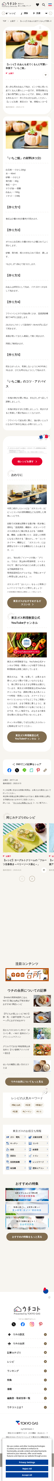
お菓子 (11, 73)
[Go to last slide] (3, 13)
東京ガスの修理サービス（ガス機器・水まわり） (27, 1433)
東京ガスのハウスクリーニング (18, 1437)
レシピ (13, 13)
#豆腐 (15, 1111)
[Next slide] (51, 13)
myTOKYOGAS (26, 1429)
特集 (9, 1379)
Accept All (27, 1475)
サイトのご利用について (22, 803)
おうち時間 (14, 1412)
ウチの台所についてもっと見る (27, 1081)
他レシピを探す (26, 461)
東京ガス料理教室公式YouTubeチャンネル (27, 737)
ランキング (13, 1370)
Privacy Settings (27, 1462)
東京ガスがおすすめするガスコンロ (27, 602)
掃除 (26, 13)
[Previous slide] (22, 879)
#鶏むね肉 (16, 1105)
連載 (9, 1389)
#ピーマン (27, 1111)
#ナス (39, 1111)
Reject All (27, 1468)
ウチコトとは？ (15, 1407)
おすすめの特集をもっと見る (27, 1236)
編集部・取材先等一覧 (18, 1398)
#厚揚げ (39, 1105)
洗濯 (38, 13)
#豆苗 (27, 1105)
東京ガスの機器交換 (40, 1437)
